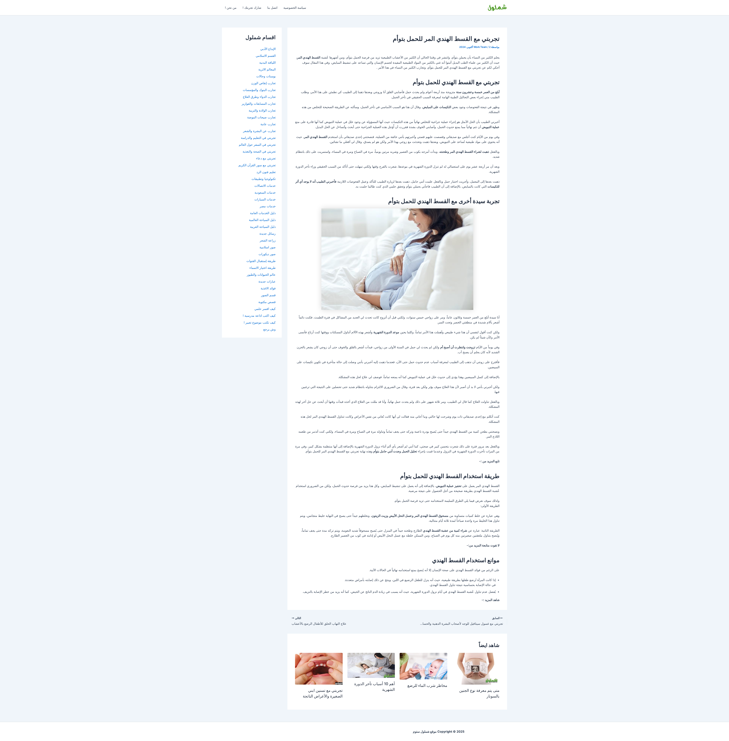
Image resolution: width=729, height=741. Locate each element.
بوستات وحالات (266, 76)
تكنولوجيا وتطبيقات (264, 179)
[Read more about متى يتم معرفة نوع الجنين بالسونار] (475, 668)
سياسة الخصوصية (294, 8)
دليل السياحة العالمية (262, 220)
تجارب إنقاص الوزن (263, 83)
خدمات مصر (268, 206)
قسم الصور (268, 295)
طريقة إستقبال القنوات (261, 261)
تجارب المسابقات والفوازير (259, 103)
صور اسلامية (268, 247)
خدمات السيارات (265, 199)
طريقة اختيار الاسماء (262, 268)
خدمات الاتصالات (265, 186)
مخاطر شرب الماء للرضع (427, 685)
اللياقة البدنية (267, 62)
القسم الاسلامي (266, 56)
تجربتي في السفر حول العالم (257, 144)
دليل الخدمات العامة (263, 213)
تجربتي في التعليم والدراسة (258, 138)
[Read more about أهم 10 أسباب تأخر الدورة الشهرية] (371, 665)
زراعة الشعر (268, 240)
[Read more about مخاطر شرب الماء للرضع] (423, 666)
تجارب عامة (268, 124)
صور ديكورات (267, 254)
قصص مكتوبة (267, 302)
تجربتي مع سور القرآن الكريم (257, 165)
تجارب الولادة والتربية (262, 110)
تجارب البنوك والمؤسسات (259, 90)
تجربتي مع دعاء (266, 158)
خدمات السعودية (265, 192)
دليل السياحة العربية (263, 227)
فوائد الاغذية (268, 288)
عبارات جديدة (267, 281)
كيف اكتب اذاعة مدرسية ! (259, 315)
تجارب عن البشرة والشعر (259, 131)
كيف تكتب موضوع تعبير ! (260, 322)
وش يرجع (269, 329)
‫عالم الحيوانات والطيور (261, 274)
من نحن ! (231, 8)
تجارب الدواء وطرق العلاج (259, 97)
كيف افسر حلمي (265, 309)
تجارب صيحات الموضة (261, 117)
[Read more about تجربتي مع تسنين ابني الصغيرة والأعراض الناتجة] (318, 668)
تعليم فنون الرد (266, 172)
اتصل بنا (272, 8)
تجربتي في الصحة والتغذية (259, 151)
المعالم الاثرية (267, 69)
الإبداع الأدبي (268, 49)
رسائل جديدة (268, 233)
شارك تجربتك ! (252, 8)
